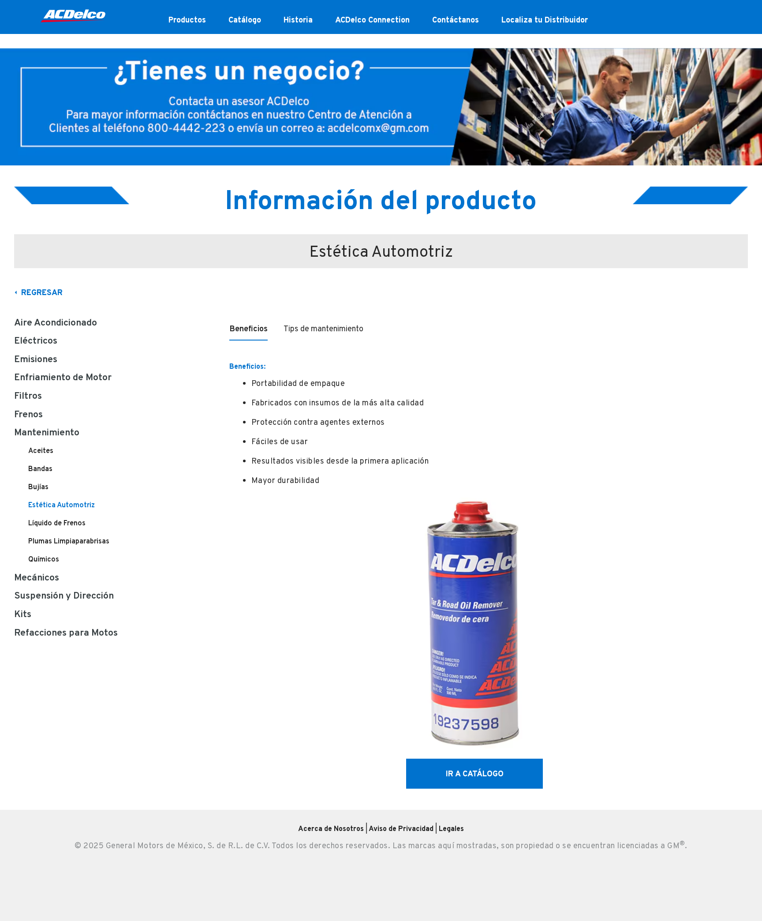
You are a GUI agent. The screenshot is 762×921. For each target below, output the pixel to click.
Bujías (38, 486)
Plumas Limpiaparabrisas (68, 541)
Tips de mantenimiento (323, 328)
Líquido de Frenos (57, 523)
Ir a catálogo (474, 773)
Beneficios (248, 328)
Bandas (40, 468)
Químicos (43, 559)
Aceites (40, 450)
